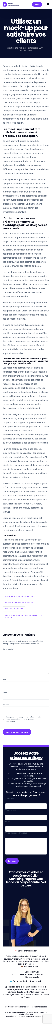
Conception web (32, 972)
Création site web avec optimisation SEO (25, 48)
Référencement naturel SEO (32, 974)
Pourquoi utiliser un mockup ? (19, 602)
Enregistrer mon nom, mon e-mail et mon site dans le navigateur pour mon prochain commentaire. (23, 719)
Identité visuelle (32, 977)
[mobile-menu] (47, 4)
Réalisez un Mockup (14, 609)
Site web (6, 705)
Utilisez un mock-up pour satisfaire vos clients (23, 616)
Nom (5, 680)
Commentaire (8, 649)
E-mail (6, 692)
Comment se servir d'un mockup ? (20, 596)
